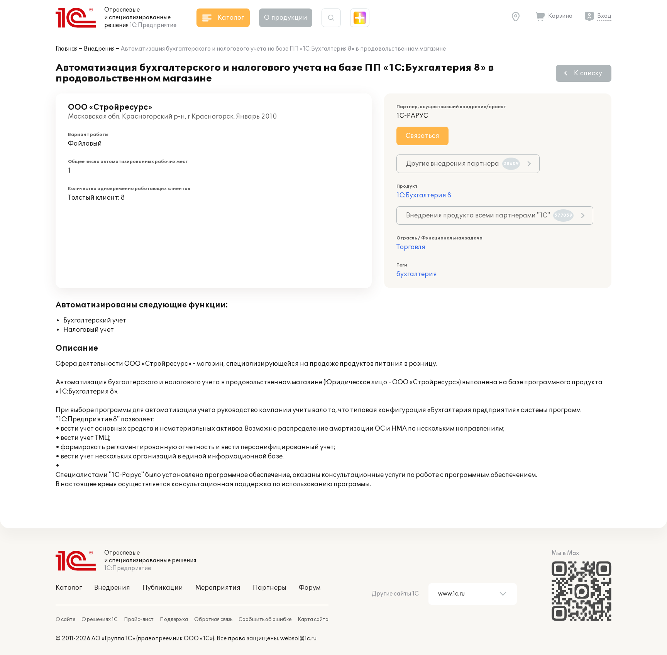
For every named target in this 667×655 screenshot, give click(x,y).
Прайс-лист (139, 619)
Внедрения (99, 49)
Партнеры (269, 588)
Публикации (162, 588)
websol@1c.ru (298, 638)
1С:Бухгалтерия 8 (423, 195)
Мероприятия (217, 588)
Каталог (69, 588)
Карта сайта (313, 619)
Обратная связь (213, 619)
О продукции (285, 18)
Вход (604, 16)
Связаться (422, 136)
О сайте (65, 619)
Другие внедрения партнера (462, 164)
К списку (588, 73)
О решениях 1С (99, 619)
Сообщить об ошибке (265, 619)
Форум (309, 588)
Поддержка (174, 619)
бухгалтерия (416, 274)
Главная (67, 49)
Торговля (410, 247)
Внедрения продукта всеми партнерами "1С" (489, 215)
